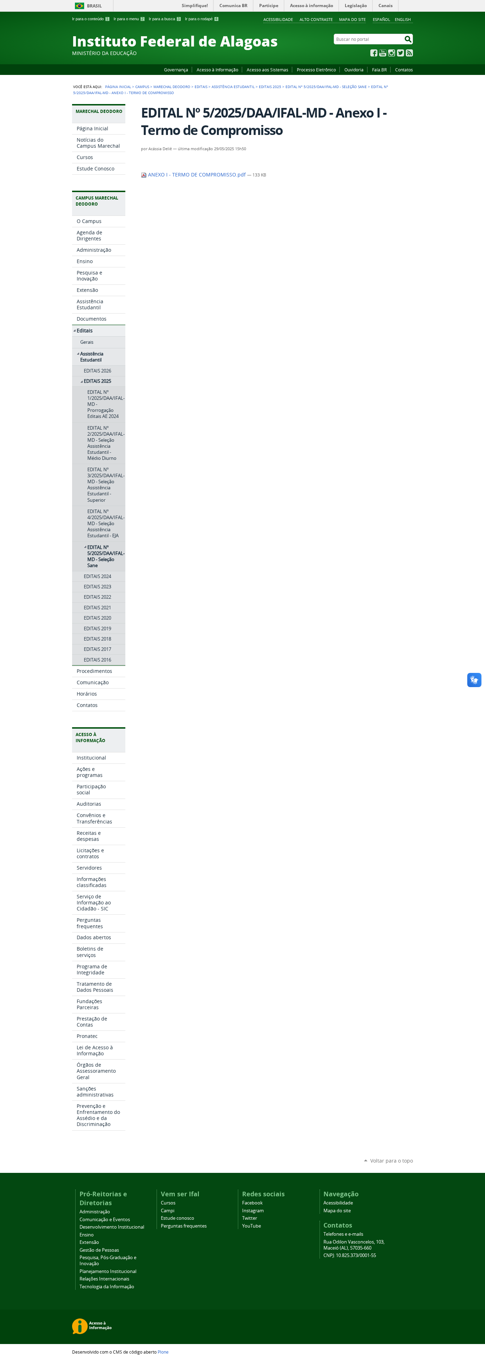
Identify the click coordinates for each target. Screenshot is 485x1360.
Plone (163, 1352)
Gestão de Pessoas (99, 1250)
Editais (201, 86)
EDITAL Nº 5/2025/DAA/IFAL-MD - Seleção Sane (326, 86)
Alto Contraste (316, 19)
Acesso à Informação (217, 69)
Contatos (404, 69)
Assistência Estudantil (233, 86)
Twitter (400, 52)
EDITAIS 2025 (270, 86)
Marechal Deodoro (171, 86)
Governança (176, 69)
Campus (142, 86)
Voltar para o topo (391, 1160)
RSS (409, 52)
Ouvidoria (354, 69)
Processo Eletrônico (316, 69)
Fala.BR (379, 69)
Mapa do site (352, 19)
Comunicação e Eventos (105, 1220)
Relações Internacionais (104, 1279)
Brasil (94, 6)
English (403, 19)
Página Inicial (118, 86)
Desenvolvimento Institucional (112, 1227)
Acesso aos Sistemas (267, 69)
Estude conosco (177, 1218)
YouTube (382, 52)
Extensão (89, 1242)
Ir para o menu (128, 19)
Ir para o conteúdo (90, 19)
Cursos (168, 1203)
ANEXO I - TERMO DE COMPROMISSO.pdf (197, 175)
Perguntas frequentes (184, 1226)
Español (381, 19)
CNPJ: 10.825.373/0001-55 (349, 1255)
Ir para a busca (164, 19)
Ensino (87, 1235)
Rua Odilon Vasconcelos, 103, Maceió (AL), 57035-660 (354, 1245)
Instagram (391, 52)
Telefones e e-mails (343, 1234)
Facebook (373, 52)
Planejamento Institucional (108, 1271)
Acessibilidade (278, 19)
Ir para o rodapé (201, 19)
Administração (95, 1212)
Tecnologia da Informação (107, 1287)
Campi (167, 1211)
